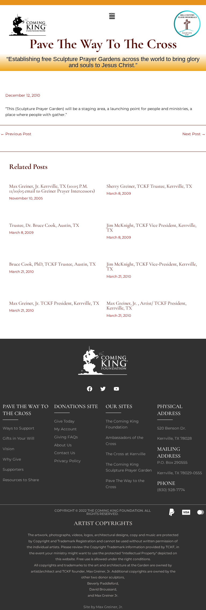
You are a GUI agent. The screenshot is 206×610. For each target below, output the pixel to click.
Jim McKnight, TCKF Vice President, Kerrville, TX (151, 227)
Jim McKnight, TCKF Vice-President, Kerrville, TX (151, 266)
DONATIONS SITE (76, 406)
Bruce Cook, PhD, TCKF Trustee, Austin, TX (52, 264)
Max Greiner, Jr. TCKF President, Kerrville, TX (54, 303)
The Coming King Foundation (115, 511)
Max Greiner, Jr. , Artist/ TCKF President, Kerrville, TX (146, 305)
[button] (111, 16)
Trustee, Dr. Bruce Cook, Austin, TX (44, 225)
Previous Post (16, 134)
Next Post (193, 134)
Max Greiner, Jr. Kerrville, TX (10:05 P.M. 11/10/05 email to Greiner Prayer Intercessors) (52, 188)
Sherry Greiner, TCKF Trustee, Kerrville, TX (149, 186)
